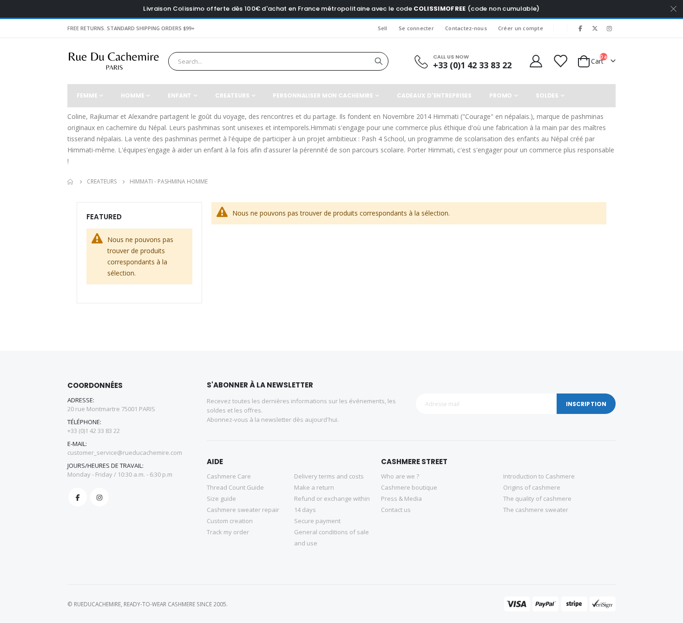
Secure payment (317, 521)
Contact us (396, 509)
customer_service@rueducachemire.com (124, 452)
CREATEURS (102, 181)
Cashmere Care (229, 476)
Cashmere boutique (409, 487)
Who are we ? (400, 476)
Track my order (228, 532)
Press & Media (401, 498)
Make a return (314, 487)
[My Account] (535, 61)
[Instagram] (609, 28)
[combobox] (278, 61)
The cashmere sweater (535, 509)
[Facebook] (580, 28)
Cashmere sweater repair (243, 509)
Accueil (70, 181)
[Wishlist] (560, 61)
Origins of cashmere (531, 487)
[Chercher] (378, 61)
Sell (382, 28)
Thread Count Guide (235, 487)
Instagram (99, 497)
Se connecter (416, 28)
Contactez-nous (466, 28)
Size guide (221, 498)
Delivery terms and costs (329, 476)
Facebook (77, 497)
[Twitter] (595, 28)
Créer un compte (520, 28)
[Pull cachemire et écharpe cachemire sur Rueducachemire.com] (113, 61)
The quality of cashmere (537, 498)
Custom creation (230, 521)
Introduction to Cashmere (539, 476)
